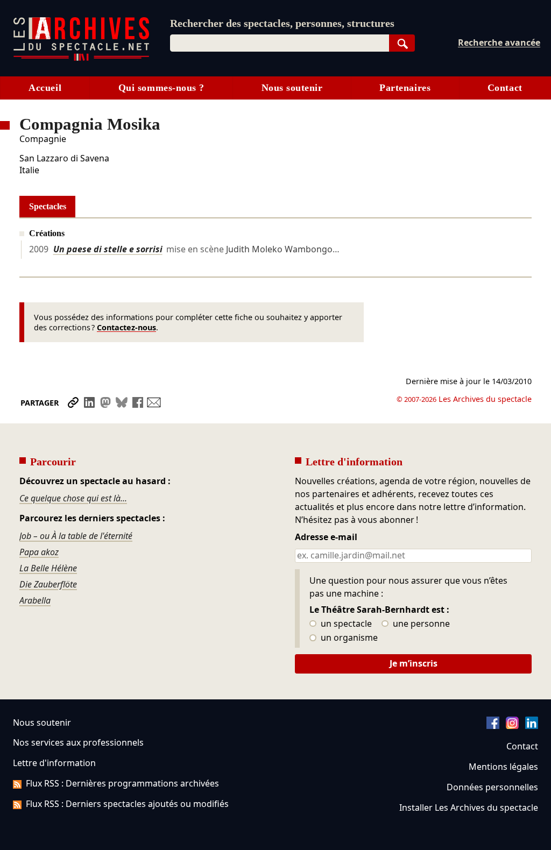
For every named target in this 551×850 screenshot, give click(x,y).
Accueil (45, 87)
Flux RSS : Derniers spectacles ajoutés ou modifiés (127, 804)
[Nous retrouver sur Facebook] (492, 726)
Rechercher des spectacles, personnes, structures (282, 23)
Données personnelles (492, 787)
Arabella (35, 600)
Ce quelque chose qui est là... (73, 498)
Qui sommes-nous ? (161, 87)
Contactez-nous (126, 327)
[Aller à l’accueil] (81, 58)
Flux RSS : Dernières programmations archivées (122, 783)
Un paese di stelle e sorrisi (108, 249)
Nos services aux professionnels (78, 742)
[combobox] (279, 43)
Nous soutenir (292, 87)
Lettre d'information (54, 763)
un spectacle (345, 624)
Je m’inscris (413, 663)
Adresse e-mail (326, 537)
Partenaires (404, 87)
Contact (505, 87)
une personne (420, 624)
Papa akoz (39, 552)
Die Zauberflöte (48, 584)
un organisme (348, 638)
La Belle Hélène (48, 568)
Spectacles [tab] (47, 206)
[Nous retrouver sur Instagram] (512, 726)
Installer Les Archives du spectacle (468, 807)
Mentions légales (503, 767)
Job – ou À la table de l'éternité (75, 536)
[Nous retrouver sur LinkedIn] (531, 726)
